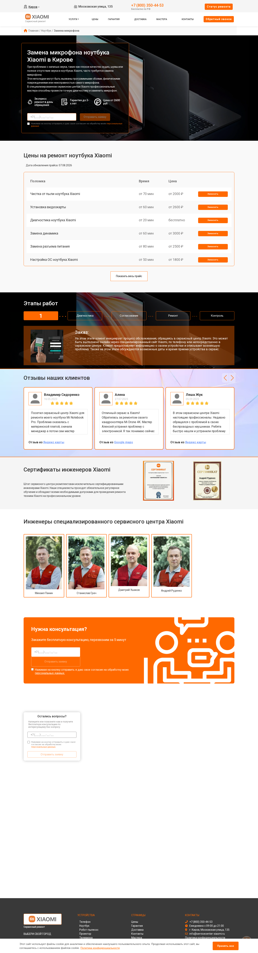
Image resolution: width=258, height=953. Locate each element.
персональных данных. (50, 673)
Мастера (161, 19)
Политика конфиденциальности (100, 947)
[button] (225, 378)
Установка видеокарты (48, 207)
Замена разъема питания (50, 246)
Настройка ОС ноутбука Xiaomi (54, 260)
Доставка (140, 19)
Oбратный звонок (219, 19)
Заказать (213, 194)
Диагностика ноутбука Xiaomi (53, 220)
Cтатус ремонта (219, 6)
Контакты (188, 19)
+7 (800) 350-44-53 (147, 5)
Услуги (73, 19)
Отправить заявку (95, 116)
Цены (95, 19)
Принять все (225, 945)
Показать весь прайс (129, 276)
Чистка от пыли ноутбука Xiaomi (55, 194)
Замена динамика (44, 233)
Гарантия (114, 19)
